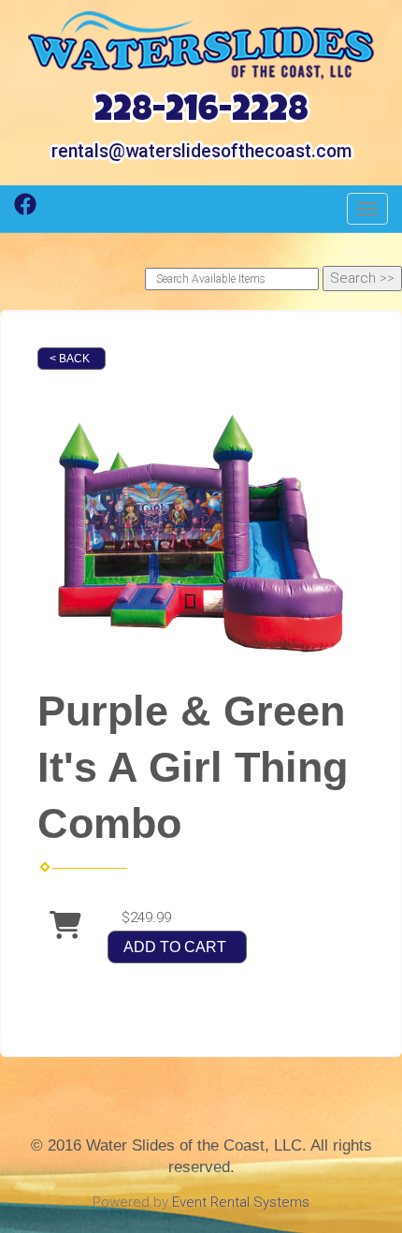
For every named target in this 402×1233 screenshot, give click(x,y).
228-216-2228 (201, 112)
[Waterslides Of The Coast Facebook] (25, 210)
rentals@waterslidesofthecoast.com (201, 151)
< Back (70, 358)
